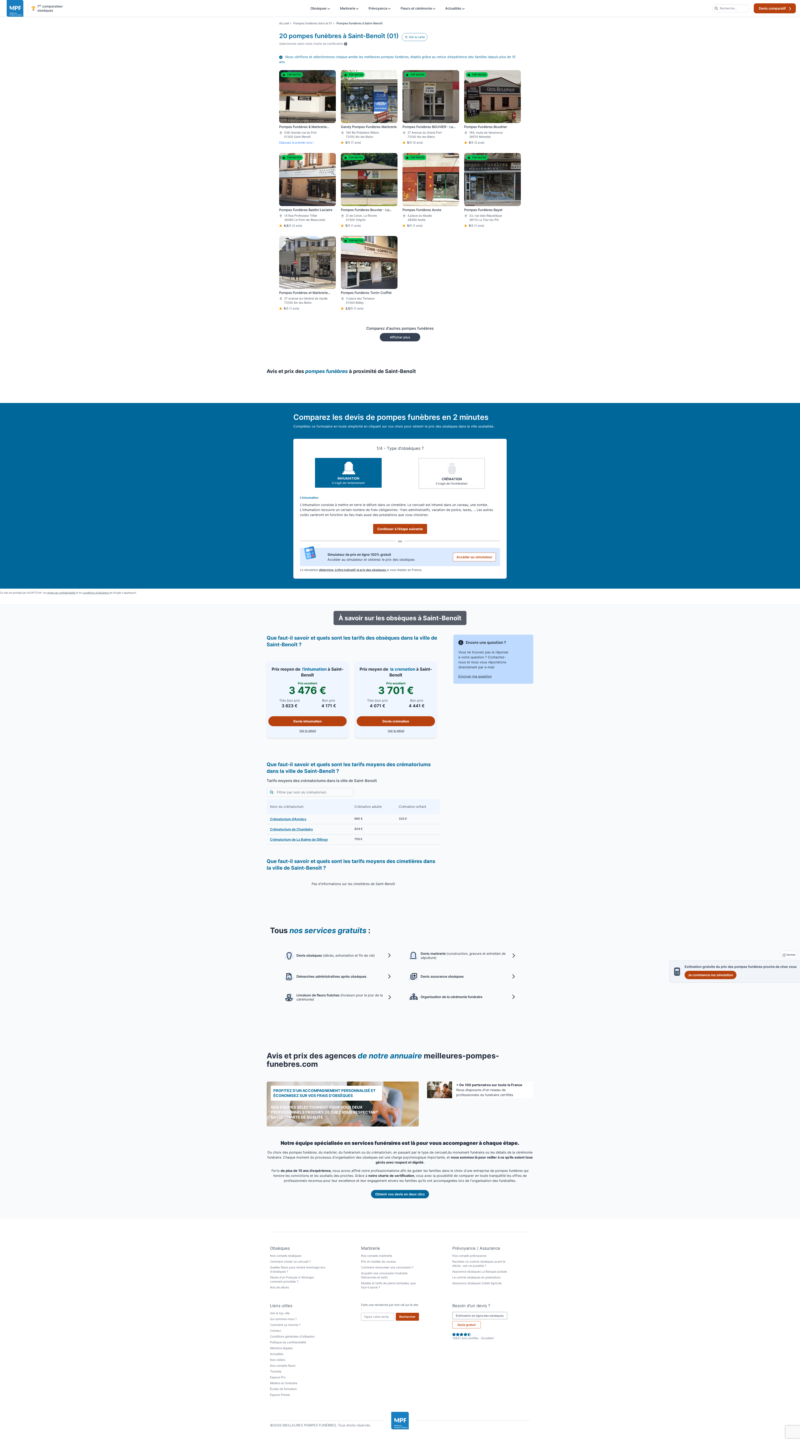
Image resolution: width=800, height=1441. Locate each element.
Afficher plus (400, 337)
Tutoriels (275, 1371)
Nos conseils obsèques (285, 1255)
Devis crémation (395, 721)
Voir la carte (416, 37)
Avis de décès (279, 1287)
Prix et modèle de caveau (378, 1261)
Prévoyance (378, 8)
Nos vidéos (277, 1359)
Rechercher (409, 1316)
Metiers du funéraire (283, 1383)
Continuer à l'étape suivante (400, 529)
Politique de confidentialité (288, 1342)
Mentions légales (281, 1348)
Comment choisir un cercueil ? (290, 1261)
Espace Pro (277, 1377)
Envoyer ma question (475, 676)
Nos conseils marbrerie (376, 1255)
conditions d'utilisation (96, 592)
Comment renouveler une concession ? (387, 1267)
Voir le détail (323, 730)
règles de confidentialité (61, 592)
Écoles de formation (283, 1389)
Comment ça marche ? (285, 1325)
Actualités (453, 8)
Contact (275, 1330)
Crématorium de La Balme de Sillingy (299, 839)
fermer (791, 954)
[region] (353, 822)
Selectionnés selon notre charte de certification (313, 43)
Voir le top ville (280, 1313)
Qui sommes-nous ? (283, 1319)
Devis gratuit (467, 1325)
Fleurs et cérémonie (417, 8)
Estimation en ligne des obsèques (481, 1315)
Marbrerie (348, 8)
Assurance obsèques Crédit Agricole (477, 1283)
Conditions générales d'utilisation (292, 1336)
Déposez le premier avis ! (296, 142)
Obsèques (319, 8)
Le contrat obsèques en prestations (476, 1277)
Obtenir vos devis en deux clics (400, 1194)
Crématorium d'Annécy (288, 819)
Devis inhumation (307, 721)
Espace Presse (280, 1394)
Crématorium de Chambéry (291, 829)
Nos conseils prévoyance (469, 1255)
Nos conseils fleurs (282, 1365)
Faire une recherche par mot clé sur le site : (389, 1307)
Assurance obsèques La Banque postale (479, 1271)
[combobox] (731, 8)
